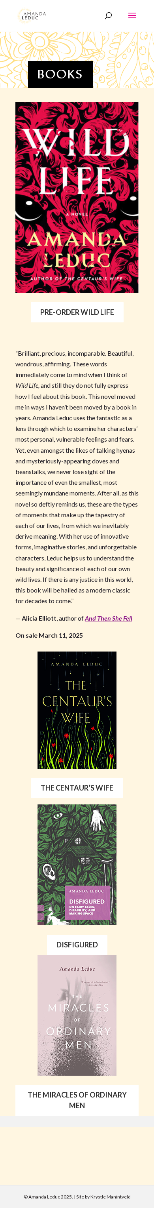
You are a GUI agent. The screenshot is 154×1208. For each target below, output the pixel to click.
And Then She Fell (108, 618)
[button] (132, 21)
